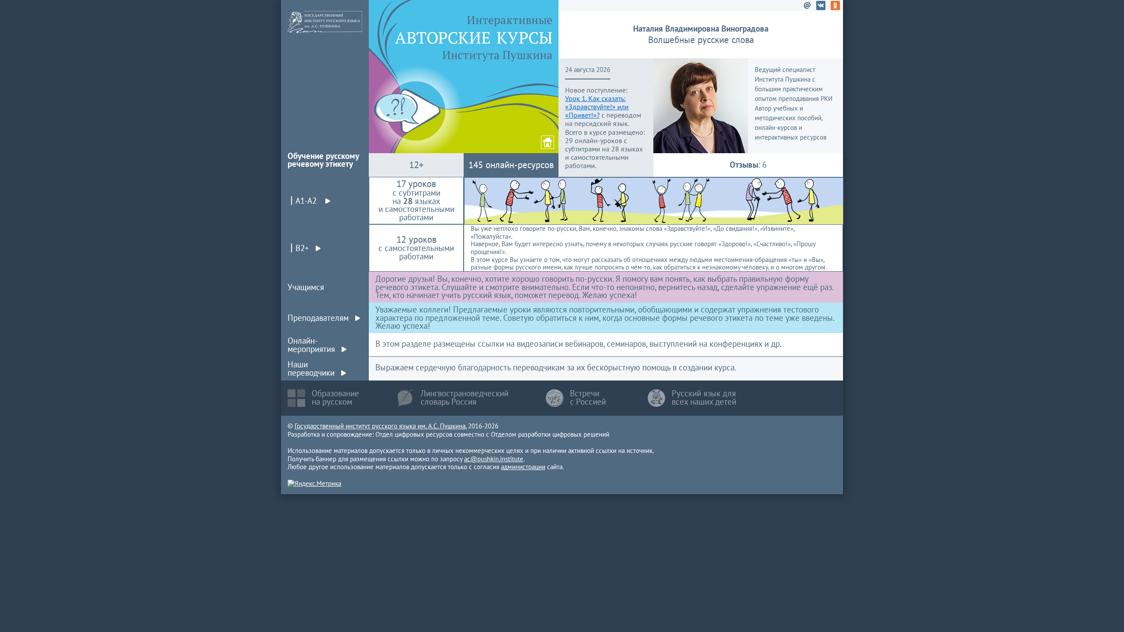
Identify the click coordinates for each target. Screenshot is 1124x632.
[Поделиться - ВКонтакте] (822, 7)
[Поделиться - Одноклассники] (837, 7)
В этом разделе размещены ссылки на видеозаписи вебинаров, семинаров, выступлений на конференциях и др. (578, 343)
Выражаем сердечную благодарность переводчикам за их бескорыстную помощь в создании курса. (555, 367)
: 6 (748, 164)
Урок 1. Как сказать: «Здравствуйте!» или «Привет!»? (597, 106)
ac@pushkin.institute (493, 459)
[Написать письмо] (808, 7)
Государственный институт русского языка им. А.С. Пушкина (380, 426)
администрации (523, 467)
